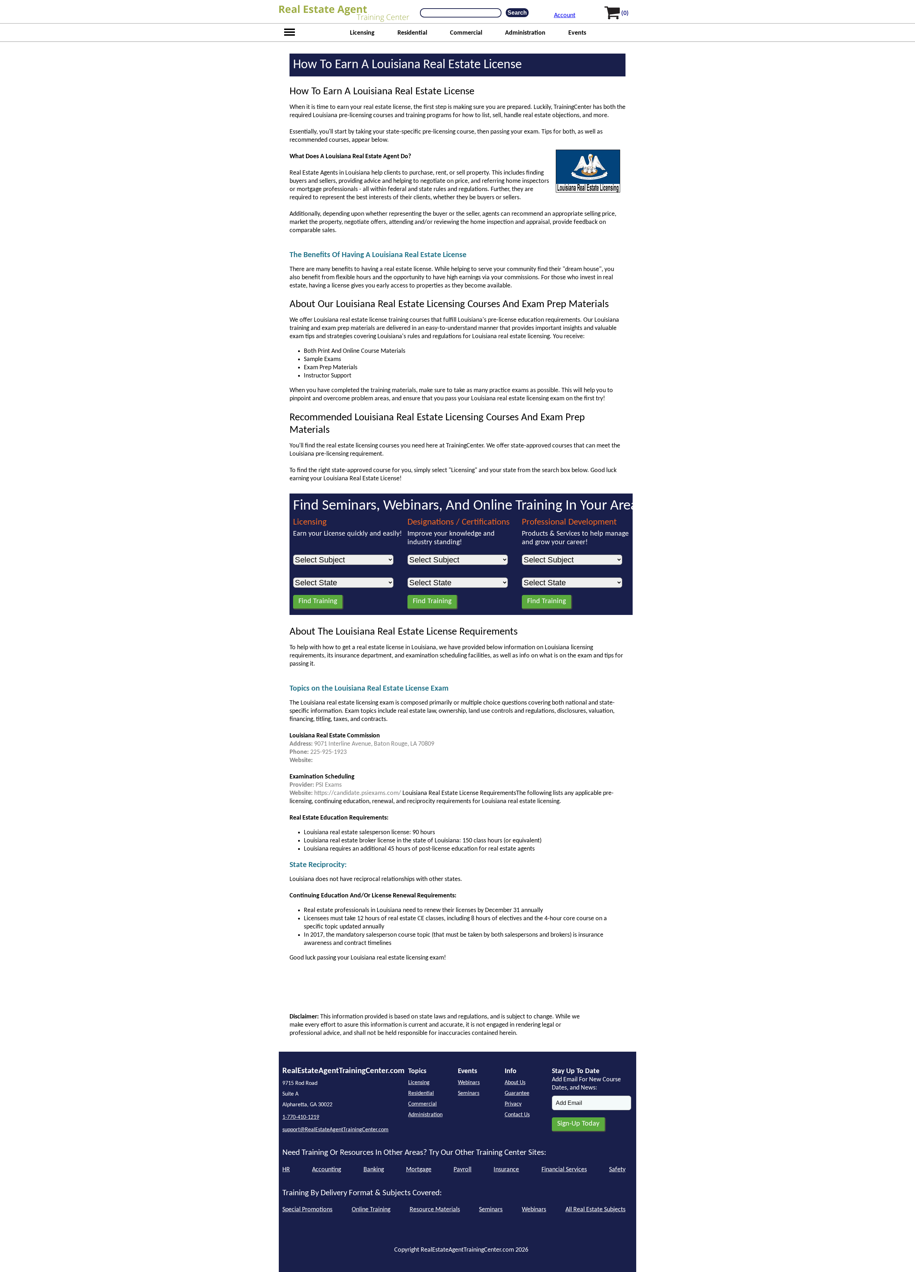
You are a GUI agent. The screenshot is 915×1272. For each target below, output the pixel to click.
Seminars (468, 1093)
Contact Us (517, 1115)
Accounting (326, 1169)
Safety (617, 1169)
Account (564, 15)
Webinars (469, 1083)
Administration (525, 33)
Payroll (462, 1169)
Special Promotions (307, 1209)
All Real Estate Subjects (595, 1209)
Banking (373, 1169)
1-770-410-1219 (300, 1117)
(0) (625, 13)
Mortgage (418, 1169)
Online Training (371, 1209)
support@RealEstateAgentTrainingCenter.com (335, 1130)
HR (286, 1169)
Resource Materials (435, 1209)
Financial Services (564, 1169)
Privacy (513, 1104)
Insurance (506, 1169)
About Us (515, 1083)
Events (577, 33)
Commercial (466, 33)
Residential (412, 33)
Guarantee (517, 1093)
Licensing (362, 33)
